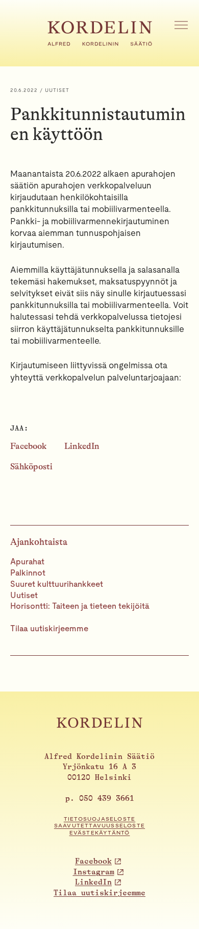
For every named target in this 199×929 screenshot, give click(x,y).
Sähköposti (31, 466)
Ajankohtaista (38, 542)
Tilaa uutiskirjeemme (49, 628)
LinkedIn (82, 446)
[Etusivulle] (100, 43)
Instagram (93, 872)
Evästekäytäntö (99, 833)
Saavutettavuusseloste (99, 825)
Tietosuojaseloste (99, 819)
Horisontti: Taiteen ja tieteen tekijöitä (80, 606)
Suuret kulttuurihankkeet (56, 584)
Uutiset (24, 595)
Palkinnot (27, 573)
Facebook (28, 446)
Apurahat (27, 561)
